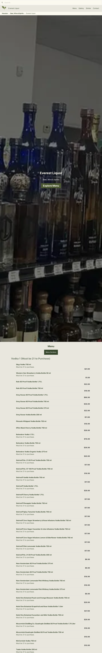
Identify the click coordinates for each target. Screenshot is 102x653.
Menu (75, 8)
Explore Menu (51, 185)
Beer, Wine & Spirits (17, 13)
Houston (5, 13)
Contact (96, 8)
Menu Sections (51, 352)
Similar (88, 8)
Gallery (81, 8)
